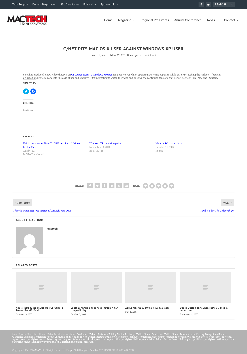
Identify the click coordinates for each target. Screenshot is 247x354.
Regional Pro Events (155, 20)
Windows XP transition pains (105, 143)
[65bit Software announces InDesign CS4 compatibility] (96, 287)
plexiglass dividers (131, 339)
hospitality (183, 336)
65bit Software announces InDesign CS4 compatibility (95, 309)
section (194, 336)
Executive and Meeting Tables (71, 336)
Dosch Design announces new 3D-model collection (204, 309)
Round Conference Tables (157, 334)
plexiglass (32, 339)
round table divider (152, 339)
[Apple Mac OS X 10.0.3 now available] (150, 287)
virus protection (112, 339)
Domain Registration (44, 4)
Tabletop (226, 336)
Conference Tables (87, 334)
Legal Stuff (73, 350)
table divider (79, 339)
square (15, 339)
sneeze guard (65, 339)
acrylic (113, 336)
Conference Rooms (44, 336)
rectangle (123, 336)
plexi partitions (195, 339)
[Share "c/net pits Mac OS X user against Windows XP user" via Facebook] (90, 185)
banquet (134, 336)
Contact (229, 20)
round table (30, 341)
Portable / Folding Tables (111, 334)
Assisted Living (196, 334)
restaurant (171, 336)
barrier (202, 336)
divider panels (95, 339)
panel (23, 339)
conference (145, 336)
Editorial (88, 4)
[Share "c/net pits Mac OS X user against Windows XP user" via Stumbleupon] (119, 185)
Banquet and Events (216, 334)
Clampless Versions (22, 336)
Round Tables (180, 334)
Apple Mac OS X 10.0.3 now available (147, 307)
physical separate (83, 341)
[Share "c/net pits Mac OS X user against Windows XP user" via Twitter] (97, 185)
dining (161, 336)
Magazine (124, 20)
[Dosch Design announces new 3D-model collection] (205, 287)
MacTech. (40, 350)
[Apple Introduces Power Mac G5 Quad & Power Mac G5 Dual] (41, 287)
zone (218, 336)
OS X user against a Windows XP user (91, 74)
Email (93, 350)
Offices (91, 336)
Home (108, 20)
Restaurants (102, 336)
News (211, 20)
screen (210, 336)
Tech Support (20, 4)
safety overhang (45, 341)
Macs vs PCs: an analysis (169, 143)
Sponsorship (108, 4)
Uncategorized (135, 55)
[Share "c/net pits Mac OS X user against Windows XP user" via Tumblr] (104, 185)
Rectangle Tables (134, 334)
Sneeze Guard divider (175, 339)
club (154, 336)
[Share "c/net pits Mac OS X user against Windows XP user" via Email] (126, 185)
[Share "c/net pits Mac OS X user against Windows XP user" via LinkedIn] (111, 185)
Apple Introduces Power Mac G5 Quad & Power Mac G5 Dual (39, 309)
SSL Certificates (69, 4)
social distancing (48, 339)
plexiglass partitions (215, 339)
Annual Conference (188, 20)
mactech (107, 55)
